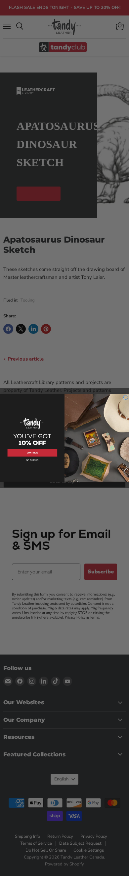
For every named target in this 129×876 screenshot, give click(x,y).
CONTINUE (32, 453)
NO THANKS (32, 460)
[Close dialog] (125, 397)
